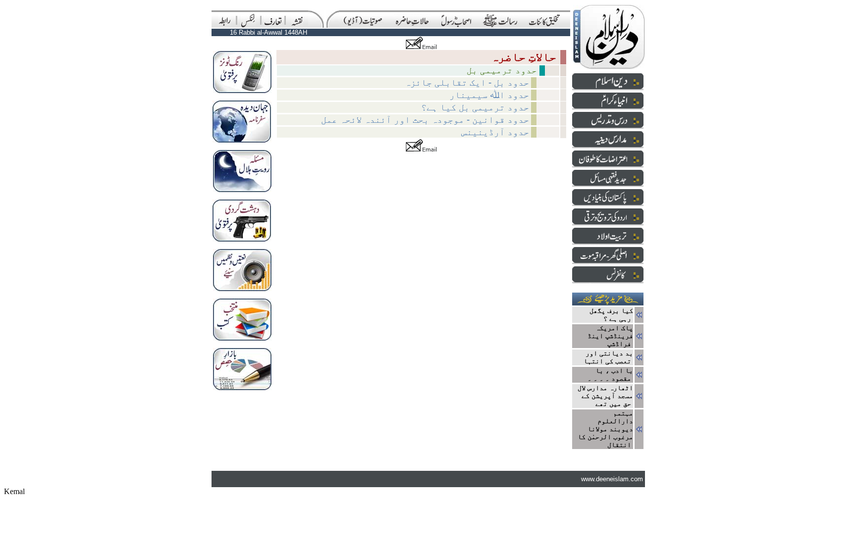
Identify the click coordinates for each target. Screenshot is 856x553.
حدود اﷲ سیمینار (489, 95)
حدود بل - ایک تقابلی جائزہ (467, 82)
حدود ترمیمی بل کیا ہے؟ (475, 107)
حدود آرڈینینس (495, 132)
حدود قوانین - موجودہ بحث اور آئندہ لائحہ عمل (425, 119)
